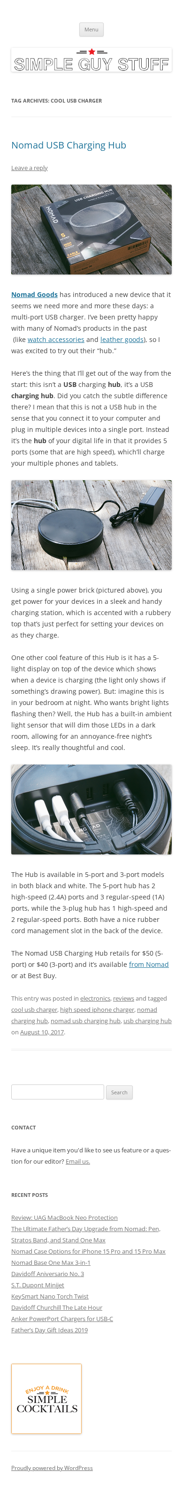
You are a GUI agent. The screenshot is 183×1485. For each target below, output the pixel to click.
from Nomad (149, 964)
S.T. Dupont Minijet (37, 1285)
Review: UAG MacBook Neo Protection (64, 1217)
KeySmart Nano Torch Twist (50, 1296)
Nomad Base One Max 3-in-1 (51, 1262)
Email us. (78, 1161)
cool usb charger (34, 1009)
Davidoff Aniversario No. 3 (47, 1274)
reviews (123, 998)
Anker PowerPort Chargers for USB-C (62, 1318)
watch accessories (56, 339)
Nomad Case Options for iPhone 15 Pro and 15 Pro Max (88, 1251)
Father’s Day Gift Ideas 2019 (49, 1330)
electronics (95, 998)
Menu (91, 29)
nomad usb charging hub (86, 1021)
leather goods (122, 339)
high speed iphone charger (97, 1009)
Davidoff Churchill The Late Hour (56, 1307)
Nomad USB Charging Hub (68, 145)
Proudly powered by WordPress (52, 1468)
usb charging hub (147, 1021)
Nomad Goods (34, 294)
